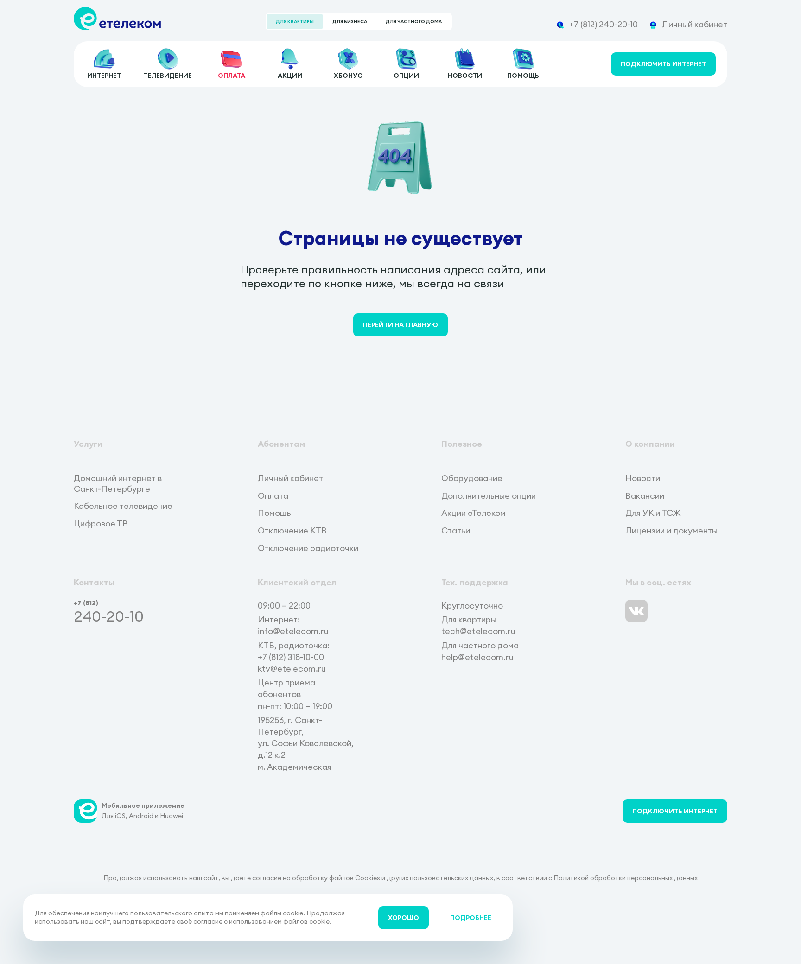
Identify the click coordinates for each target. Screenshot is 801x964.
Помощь (274, 513)
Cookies (367, 878)
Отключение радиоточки (308, 548)
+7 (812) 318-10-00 (291, 657)
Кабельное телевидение (123, 506)
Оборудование (471, 478)
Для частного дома (414, 22)
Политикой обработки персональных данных (625, 878)
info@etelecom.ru (293, 631)
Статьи (455, 531)
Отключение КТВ (292, 531)
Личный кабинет (290, 478)
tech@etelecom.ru (478, 631)
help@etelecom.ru (477, 657)
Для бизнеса (349, 22)
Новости (642, 478)
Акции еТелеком (473, 513)
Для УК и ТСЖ (652, 513)
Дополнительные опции (488, 496)
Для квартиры (295, 22)
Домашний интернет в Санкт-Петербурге (118, 483)
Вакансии (644, 496)
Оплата (273, 496)
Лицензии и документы (671, 531)
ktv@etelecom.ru (292, 668)
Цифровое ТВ (101, 524)
